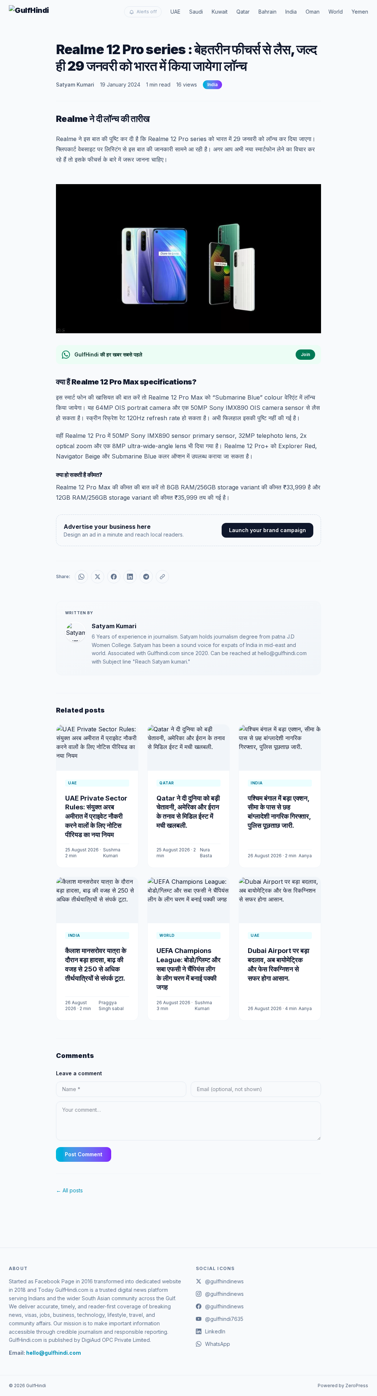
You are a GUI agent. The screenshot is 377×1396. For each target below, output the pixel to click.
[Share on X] (97, 576)
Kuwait (220, 11)
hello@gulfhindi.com (53, 1353)
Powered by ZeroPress (343, 1385)
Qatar (243, 11)
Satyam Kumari (75, 84)
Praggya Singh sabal (111, 1005)
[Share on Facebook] (113, 576)
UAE (175, 11)
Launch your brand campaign (267, 530)
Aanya (305, 855)
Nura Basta (206, 852)
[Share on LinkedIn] (130, 576)
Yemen (360, 11)
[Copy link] (162, 576)
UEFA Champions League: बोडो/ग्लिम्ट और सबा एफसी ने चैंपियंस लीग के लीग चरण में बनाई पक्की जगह (188, 969)
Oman (313, 11)
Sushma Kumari (111, 852)
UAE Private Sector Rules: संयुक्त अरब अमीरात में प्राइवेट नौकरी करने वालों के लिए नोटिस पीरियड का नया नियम (96, 816)
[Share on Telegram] (146, 576)
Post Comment (83, 1154)
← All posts (69, 1190)
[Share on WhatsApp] (81, 576)
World (335, 11)
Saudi (196, 11)
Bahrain (267, 11)
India (291, 11)
